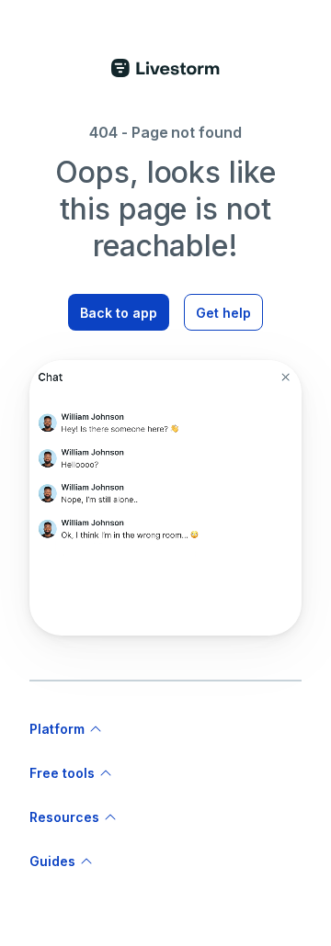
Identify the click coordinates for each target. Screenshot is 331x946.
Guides (52, 861)
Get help (223, 313)
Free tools (62, 773)
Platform (57, 729)
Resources (64, 817)
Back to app (118, 313)
